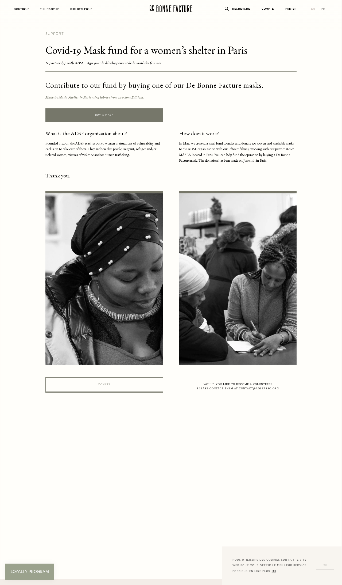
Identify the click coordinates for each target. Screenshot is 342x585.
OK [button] (325, 565)
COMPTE (268, 8)
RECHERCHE (241, 8)
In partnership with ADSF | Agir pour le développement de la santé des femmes (103, 63)
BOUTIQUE (21, 8)
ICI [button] (274, 571)
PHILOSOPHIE (50, 8)
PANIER (290, 8)
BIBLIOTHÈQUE (81, 8)
